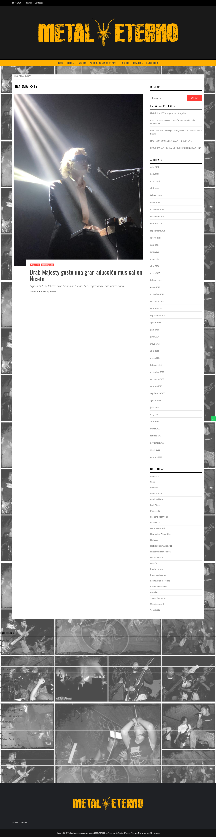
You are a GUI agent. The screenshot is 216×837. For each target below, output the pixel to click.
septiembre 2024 (157, 315)
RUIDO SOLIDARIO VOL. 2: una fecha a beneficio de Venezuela (172, 122)
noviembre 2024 (157, 301)
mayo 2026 (155, 181)
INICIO (60, 62)
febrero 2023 (156, 435)
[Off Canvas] (17, 63)
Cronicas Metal (156, 499)
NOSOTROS (138, 62)
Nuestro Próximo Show (160, 551)
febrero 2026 (156, 195)
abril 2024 (154, 350)
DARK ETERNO (152, 62)
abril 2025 (154, 266)
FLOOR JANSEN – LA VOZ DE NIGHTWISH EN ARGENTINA (175, 148)
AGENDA (82, 62)
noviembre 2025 (157, 216)
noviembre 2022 (157, 442)
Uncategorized (157, 604)
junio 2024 (154, 336)
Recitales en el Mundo (160, 580)
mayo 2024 (155, 343)
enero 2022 (155, 449)
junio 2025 (154, 252)
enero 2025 (155, 287)
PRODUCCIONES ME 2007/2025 (103, 62)
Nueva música (156, 557)
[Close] (212, 4)
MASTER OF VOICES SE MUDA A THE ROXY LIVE (171, 141)
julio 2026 (154, 167)
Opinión (153, 563)
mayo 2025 (155, 259)
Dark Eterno (155, 505)
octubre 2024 (156, 308)
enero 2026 (155, 202)
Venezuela (155, 610)
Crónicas (154, 487)
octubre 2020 (156, 457)
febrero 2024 (156, 365)
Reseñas (154, 592)
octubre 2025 (156, 223)
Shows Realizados (158, 598)
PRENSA (70, 62)
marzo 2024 (155, 358)
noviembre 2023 (157, 379)
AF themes (154, 833)
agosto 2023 (155, 400)
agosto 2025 (155, 237)
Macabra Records (158, 528)
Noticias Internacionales (161, 545)
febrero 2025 (156, 280)
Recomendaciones (158, 586)
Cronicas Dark (47, 265)
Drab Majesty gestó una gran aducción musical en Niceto (86, 275)
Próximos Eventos (158, 575)
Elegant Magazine (138, 833)
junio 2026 (154, 174)
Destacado (155, 511)
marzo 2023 (155, 428)
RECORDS (126, 62)
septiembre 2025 (157, 230)
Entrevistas (155, 522)
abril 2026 (154, 188)
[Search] (199, 62)
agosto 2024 (155, 322)
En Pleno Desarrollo (159, 516)
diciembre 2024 (157, 294)
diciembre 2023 (157, 372)
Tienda (29, 3)
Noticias (154, 540)
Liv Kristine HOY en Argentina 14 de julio (168, 113)
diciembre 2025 (157, 209)
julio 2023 (154, 407)
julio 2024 (154, 329)
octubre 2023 (156, 386)
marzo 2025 (155, 273)
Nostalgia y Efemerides (160, 534)
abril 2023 (154, 421)
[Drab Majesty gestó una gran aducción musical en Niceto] (78, 179)
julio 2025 (154, 245)
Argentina (35, 265)
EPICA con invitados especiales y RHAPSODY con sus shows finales (176, 132)
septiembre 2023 (157, 393)
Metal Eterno (39, 291)
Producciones (156, 569)
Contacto (39, 3)
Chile (152, 482)
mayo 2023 (155, 414)
